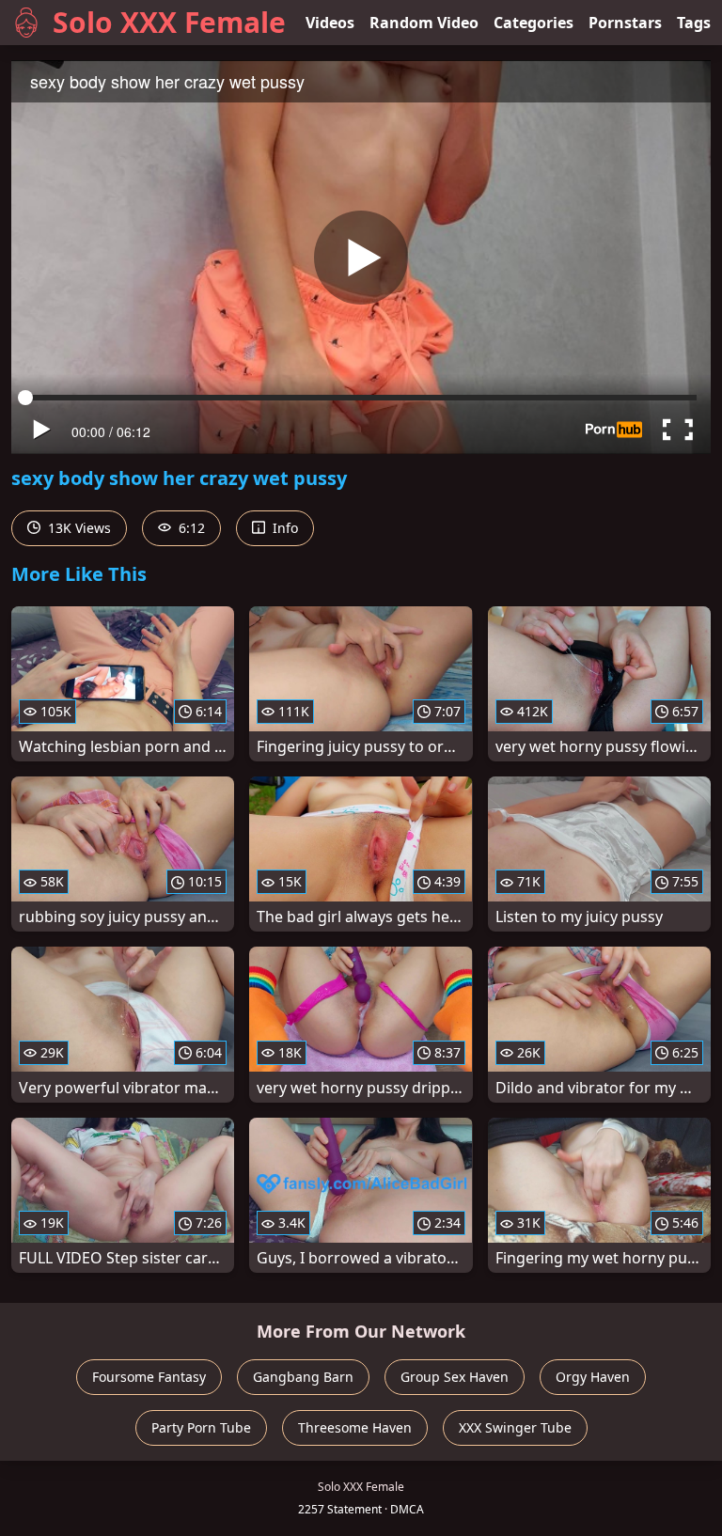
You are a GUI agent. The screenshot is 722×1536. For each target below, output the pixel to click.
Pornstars (625, 22)
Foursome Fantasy (149, 1377)
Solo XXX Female (169, 22)
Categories (533, 22)
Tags (694, 22)
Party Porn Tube (201, 1427)
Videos (330, 22)
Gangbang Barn (303, 1377)
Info (283, 528)
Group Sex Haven (454, 1377)
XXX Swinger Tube (515, 1427)
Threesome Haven (355, 1427)
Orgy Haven (593, 1377)
